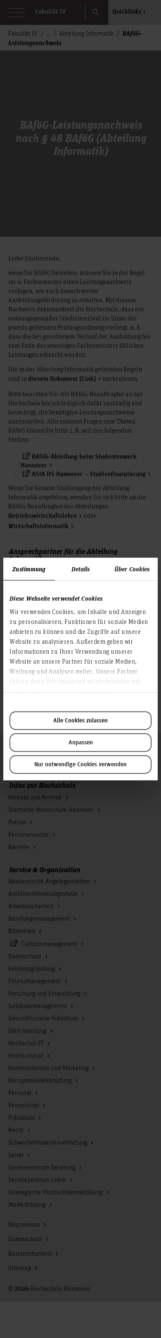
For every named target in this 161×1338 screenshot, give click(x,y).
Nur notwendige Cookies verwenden (80, 764)
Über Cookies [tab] (131, 569)
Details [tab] (80, 569)
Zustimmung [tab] (28, 569)
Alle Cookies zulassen (80, 720)
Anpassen (81, 742)
